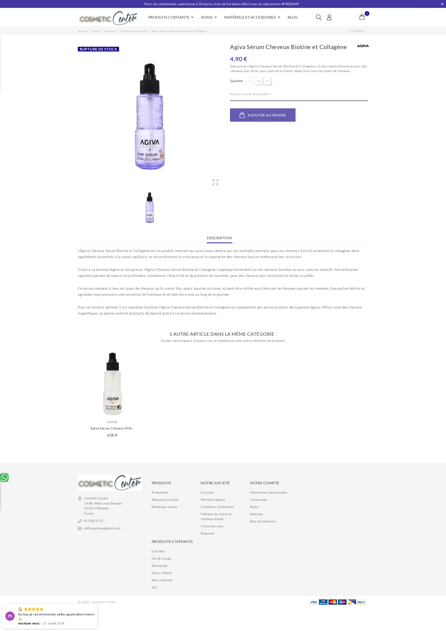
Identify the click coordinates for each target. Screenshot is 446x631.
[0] (362, 16)
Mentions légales (213, 499)
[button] (97, 604)
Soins (209, 17)
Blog (293, 17)
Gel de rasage (162, 558)
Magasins (207, 533)
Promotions (160, 492)
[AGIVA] (363, 46)
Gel (154, 587)
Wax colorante (162, 580)
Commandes (259, 499)
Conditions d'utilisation (217, 507)
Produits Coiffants (171, 17)
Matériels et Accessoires (252, 17)
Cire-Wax (158, 551)
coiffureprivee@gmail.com (102, 528)
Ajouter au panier (266, 115)
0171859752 (93, 521)
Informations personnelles (268, 492)
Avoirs (254, 507)
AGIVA (112, 422)
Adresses (256, 514)
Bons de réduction (263, 521)
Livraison (207, 492)
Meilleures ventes (164, 507)
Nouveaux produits (165, 499)
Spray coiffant (162, 573)
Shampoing (159, 566)
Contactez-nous (212, 526)
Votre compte (264, 483)
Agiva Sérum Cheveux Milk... (112, 428)
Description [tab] (219, 238)
